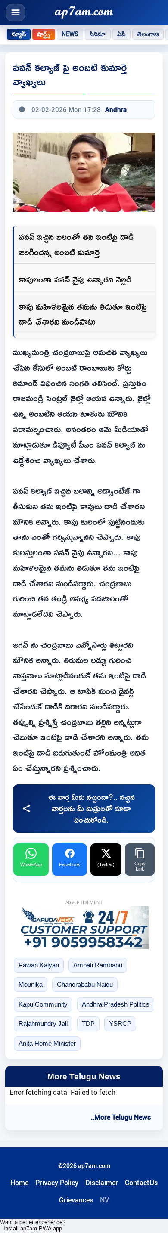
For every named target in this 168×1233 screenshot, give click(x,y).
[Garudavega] (84, 927)
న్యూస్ (19, 34)
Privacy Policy (56, 1182)
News (70, 34)
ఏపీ (121, 34)
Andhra (116, 109)
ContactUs (141, 1182)
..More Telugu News (121, 1117)
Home (19, 1182)
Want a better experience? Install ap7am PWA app (32, 1225)
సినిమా (98, 34)
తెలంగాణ (148, 34)
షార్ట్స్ (43, 34)
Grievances (76, 1200)
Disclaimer (101, 1182)
